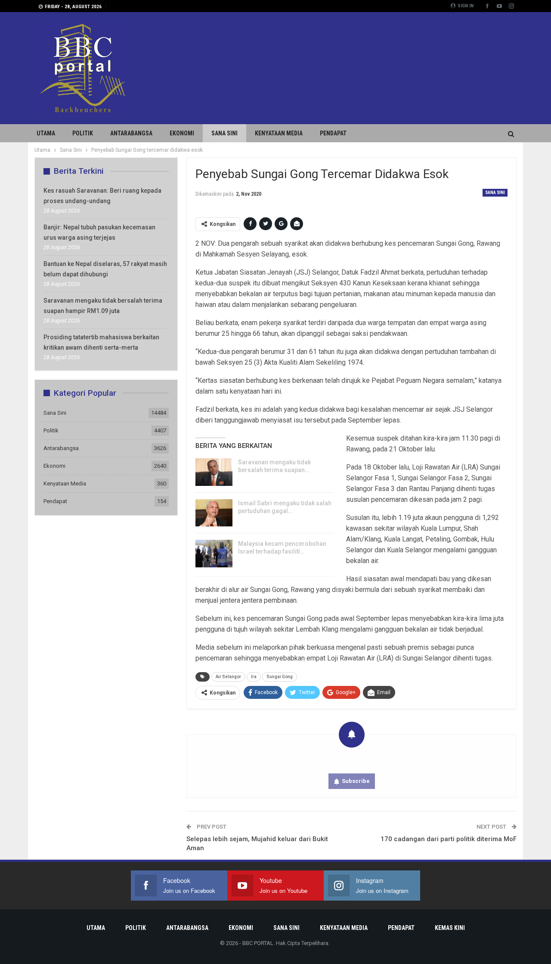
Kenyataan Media (279, 133)
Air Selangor (228, 676)
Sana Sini (224, 133)
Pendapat (333, 133)
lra (254, 676)
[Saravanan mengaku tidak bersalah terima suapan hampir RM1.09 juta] (213, 472)
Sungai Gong (279, 676)
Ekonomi (182, 133)
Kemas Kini (450, 927)
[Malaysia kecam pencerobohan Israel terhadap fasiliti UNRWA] (213, 553)
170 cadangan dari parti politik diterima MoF (449, 839)
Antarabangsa (131, 133)
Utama (46, 133)
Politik (82, 133)
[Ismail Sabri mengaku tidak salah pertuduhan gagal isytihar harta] (213, 513)
